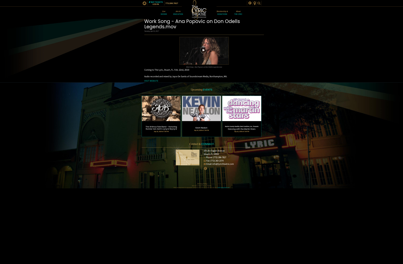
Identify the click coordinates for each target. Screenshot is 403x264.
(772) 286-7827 (219, 157)
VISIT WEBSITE (151, 80)
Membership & (222, 12)
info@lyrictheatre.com (223, 164)
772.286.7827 (171, 3)
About (238, 12)
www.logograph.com (223, 187)
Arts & (178, 12)
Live (164, 12)
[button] (203, 50)
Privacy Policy (202, 184)
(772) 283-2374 (216, 160)
